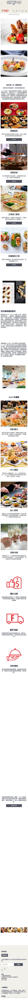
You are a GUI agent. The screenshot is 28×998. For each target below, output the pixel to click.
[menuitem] (13, 11)
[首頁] (5, 11)
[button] (1, 4)
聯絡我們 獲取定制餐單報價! (14, 14)
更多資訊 (14, 139)
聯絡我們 (4, 955)
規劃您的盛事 (14, 805)
